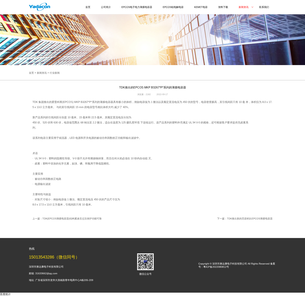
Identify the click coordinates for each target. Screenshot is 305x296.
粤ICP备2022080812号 (216, 266)
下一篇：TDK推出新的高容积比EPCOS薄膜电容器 (245, 218)
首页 (87, 7)
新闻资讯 (244, 7)
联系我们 (264, 7)
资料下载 (223, 7)
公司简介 (106, 7)
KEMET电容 (201, 7)
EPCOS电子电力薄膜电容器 (136, 7)
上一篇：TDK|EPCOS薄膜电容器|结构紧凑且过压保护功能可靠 (67, 218)
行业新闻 (55, 72)
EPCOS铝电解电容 (173, 7)
